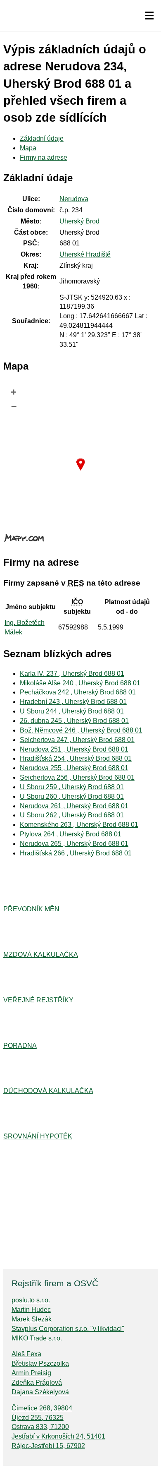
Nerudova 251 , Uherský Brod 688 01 (74, 749)
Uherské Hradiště (85, 254)
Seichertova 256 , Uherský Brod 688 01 (77, 777)
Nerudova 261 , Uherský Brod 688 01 (74, 805)
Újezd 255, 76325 (38, 1417)
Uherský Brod (79, 221)
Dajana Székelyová (40, 1392)
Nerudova (73, 198)
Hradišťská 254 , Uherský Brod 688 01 (76, 758)
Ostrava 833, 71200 (40, 1426)
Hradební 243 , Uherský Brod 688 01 (73, 701)
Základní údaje (42, 138)
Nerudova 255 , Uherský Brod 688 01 (74, 767)
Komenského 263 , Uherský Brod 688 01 (79, 824)
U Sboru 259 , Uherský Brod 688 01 (72, 786)
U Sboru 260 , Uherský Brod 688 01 (72, 796)
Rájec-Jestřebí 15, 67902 (48, 1445)
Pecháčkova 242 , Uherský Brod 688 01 (78, 692)
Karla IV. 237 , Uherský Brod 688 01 (72, 673)
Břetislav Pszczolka (40, 1363)
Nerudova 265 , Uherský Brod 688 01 (74, 843)
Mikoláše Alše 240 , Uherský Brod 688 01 (80, 683)
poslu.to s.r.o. (31, 1300)
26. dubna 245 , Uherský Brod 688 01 (74, 720)
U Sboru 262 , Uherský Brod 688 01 (72, 815)
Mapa (28, 147)
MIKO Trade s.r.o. (37, 1338)
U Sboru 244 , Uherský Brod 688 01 (72, 711)
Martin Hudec (31, 1309)
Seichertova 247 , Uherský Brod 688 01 (77, 739)
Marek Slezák (32, 1319)
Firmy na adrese (43, 157)
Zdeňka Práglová (37, 1382)
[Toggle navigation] (149, 15)
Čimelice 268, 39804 (42, 1408)
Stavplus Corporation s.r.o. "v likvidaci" (68, 1328)
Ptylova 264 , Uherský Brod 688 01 (70, 834)
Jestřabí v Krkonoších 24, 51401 (58, 1436)
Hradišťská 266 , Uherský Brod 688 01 (76, 853)
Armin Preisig (31, 1372)
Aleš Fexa (26, 1353)
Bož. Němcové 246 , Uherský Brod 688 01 (81, 730)
